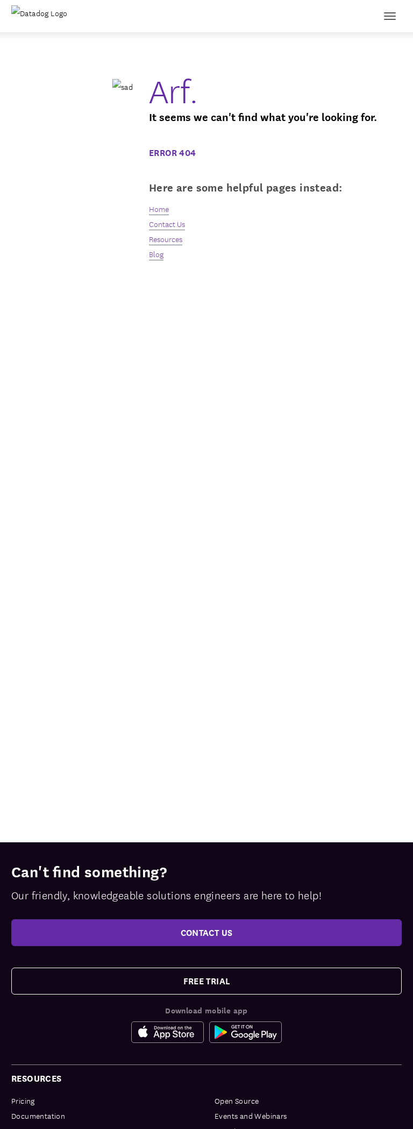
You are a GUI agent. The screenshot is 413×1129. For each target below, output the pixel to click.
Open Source (237, 1100)
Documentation (38, 1115)
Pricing (23, 1100)
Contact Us (167, 224)
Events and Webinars (251, 1115)
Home (159, 209)
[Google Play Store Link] (245, 1032)
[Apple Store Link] (170, 1032)
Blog (156, 254)
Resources (165, 239)
